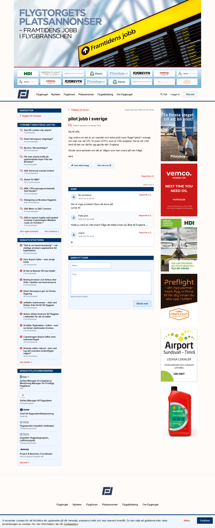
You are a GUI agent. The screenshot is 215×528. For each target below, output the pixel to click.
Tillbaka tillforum (80, 110)
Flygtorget (42, 94)
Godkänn (205, 520)
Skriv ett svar (103, 165)
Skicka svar (142, 303)
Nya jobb (24, 462)
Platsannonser (86, 94)
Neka (187, 520)
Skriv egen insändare (29, 231)
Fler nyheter (25, 362)
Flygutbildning (105, 94)
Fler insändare (51, 231)
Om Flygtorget (125, 94)
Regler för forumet (31, 116)
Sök (165, 94)
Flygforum (69, 94)
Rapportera (146, 176)
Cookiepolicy (71, 524)
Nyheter (55, 94)
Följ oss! (190, 94)
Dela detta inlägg (81, 165)
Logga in (175, 94)
